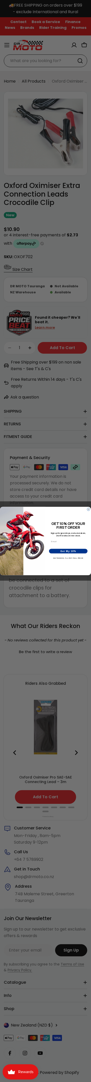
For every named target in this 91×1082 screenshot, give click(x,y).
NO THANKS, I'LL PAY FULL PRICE (68, 558)
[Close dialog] (88, 509)
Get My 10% (68, 551)
